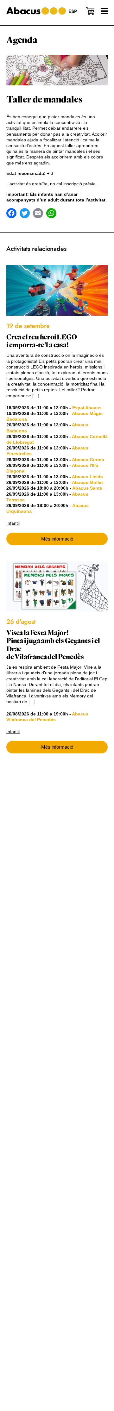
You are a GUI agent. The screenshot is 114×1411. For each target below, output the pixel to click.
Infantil (13, 523)
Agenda (21, 40)
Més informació (57, 539)
